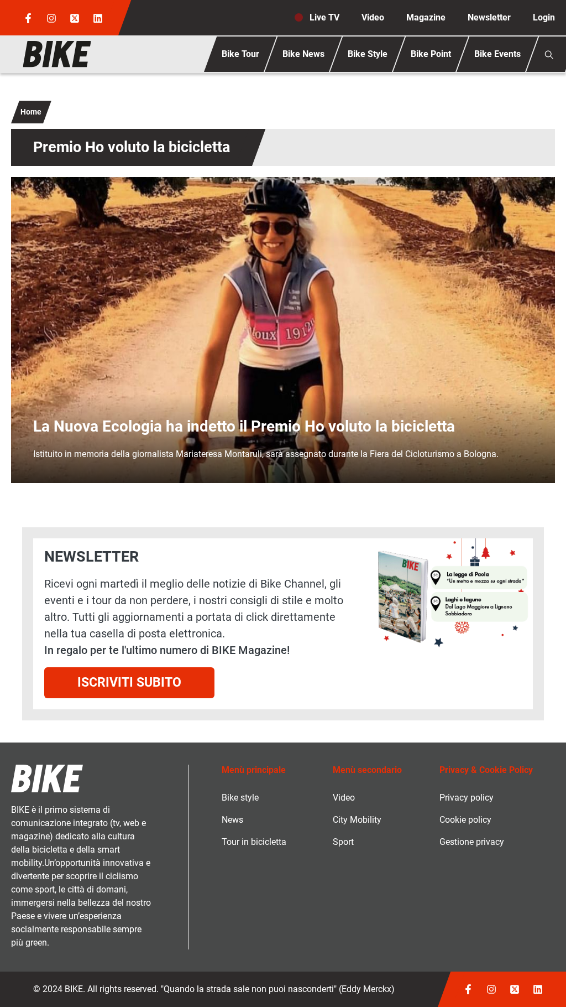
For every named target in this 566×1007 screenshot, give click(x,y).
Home (30, 111)
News (232, 819)
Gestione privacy (471, 842)
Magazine (426, 17)
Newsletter (489, 17)
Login (544, 17)
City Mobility (357, 819)
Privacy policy (466, 797)
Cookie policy (465, 819)
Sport (343, 842)
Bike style (240, 797)
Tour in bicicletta (254, 842)
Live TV (324, 17)
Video (372, 17)
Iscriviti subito (129, 682)
